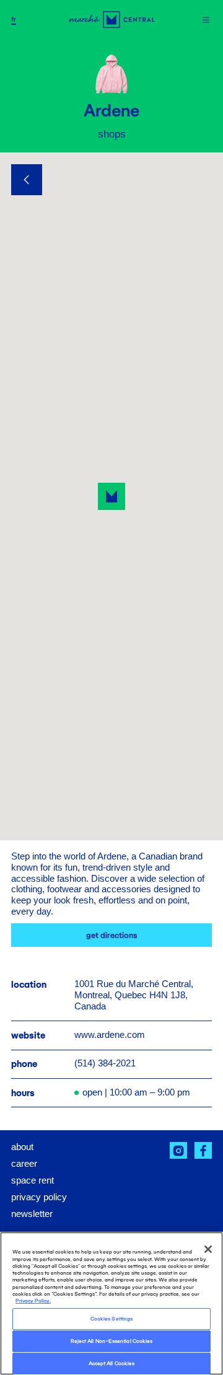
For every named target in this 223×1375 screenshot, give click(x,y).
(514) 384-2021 (105, 1063)
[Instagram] (178, 1150)
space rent (32, 1180)
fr (13, 19)
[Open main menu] (205, 19)
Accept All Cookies (111, 1363)
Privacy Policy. (33, 1301)
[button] (111, 496)
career (24, 1164)
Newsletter (32, 1214)
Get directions (112, 935)
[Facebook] (203, 1150)
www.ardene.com (109, 1035)
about (22, 1147)
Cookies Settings (111, 1319)
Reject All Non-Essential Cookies (111, 1341)
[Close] (208, 1249)
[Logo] (111, 19)
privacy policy (39, 1197)
